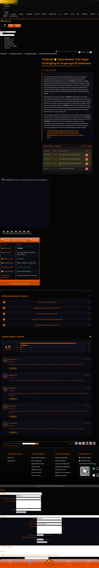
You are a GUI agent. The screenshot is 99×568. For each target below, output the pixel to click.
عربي (60, 14)
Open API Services (37, 469)
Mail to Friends (73, 51)
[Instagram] (80, 448)
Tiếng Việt (84, 14)
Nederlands (52, 14)
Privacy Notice (36, 478)
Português (29, 14)
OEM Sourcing (36, 475)
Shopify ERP (35, 472)
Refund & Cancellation (63, 478)
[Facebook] (76, 448)
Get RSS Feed (85, 466)
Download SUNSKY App (88, 469)
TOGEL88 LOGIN (30, 54)
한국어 (72, 14)
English (6, 14)
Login (11, 25)
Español (21, 14)
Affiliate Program (61, 481)
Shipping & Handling (62, 472)
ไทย (78, 14)
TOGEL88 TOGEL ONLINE (48, 54)
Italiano (44, 14)
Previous (83, 52)
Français (13, 14)
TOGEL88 (3, 54)
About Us (11, 463)
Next (88, 52)
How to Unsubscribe (62, 469)
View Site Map (86, 463)
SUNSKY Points (60, 466)
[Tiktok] (94, 448)
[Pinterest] (90, 448)
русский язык (13, 16)
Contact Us (11, 466)
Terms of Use (36, 481)
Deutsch (37, 14)
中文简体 (92, 14)
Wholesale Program (38, 463)
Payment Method (61, 463)
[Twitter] (87, 448)
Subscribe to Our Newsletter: (13, 449)
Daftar (18, 25)
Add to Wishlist (62, 51)
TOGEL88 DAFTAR (15, 54)
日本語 (66, 14)
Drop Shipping (36, 466)
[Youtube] (83, 448)
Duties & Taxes (60, 475)
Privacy (24, 450)
